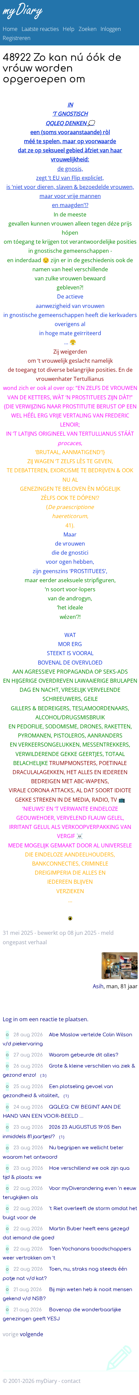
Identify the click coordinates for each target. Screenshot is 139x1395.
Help (69, 29)
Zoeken (87, 29)
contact (71, 1381)
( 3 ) (43, 1075)
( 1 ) (66, 1096)
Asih (98, 986)
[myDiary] (68, 11)
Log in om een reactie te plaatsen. (45, 1019)
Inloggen (111, 29)
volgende (31, 1334)
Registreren (16, 38)
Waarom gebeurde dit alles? (83, 1055)
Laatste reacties (40, 29)
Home (10, 29)
